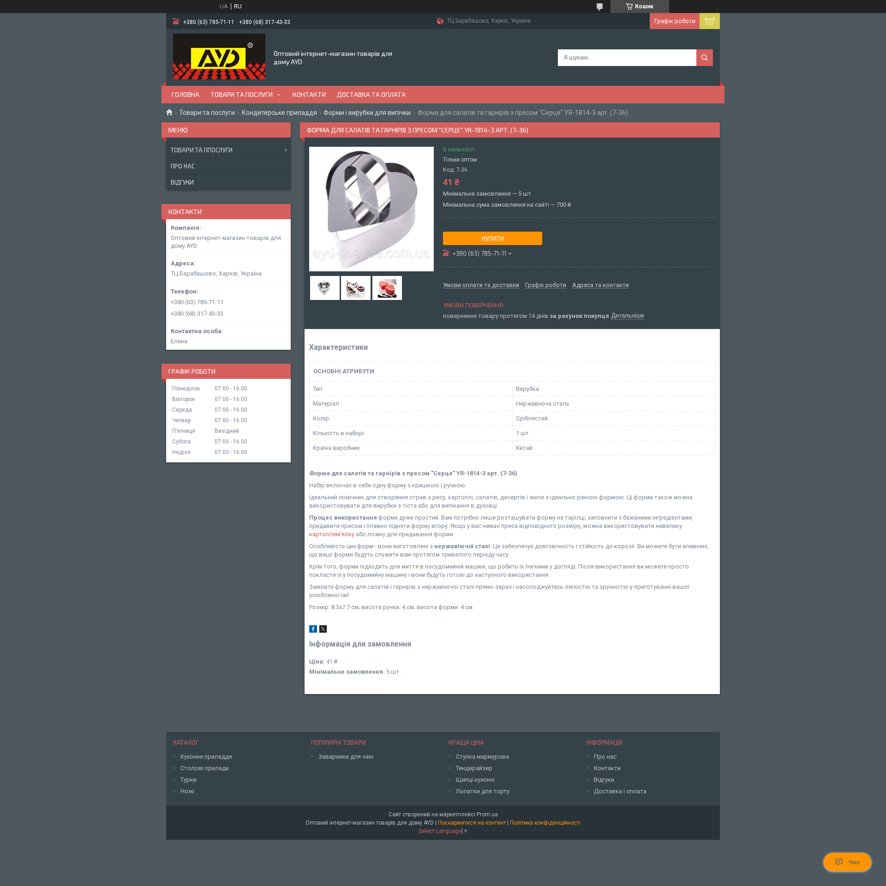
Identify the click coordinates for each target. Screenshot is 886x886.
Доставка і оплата (620, 791)
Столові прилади (204, 768)
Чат (854, 862)
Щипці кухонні (475, 779)
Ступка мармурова (482, 756)
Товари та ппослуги (202, 150)
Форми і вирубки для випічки (367, 112)
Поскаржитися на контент (472, 823)
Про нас (183, 166)
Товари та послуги (241, 94)
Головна (185, 94)
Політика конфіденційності (545, 823)
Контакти (309, 94)
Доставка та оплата (371, 94)
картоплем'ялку (331, 534)
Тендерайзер (474, 768)
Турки (188, 779)
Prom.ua (487, 814)
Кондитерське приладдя (279, 112)
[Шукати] (704, 57)
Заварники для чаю (346, 756)
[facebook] (313, 630)
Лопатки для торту (482, 791)
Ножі (187, 791)
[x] (323, 630)
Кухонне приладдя (206, 756)
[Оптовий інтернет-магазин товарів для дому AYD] (219, 57)
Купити (493, 238)
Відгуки (182, 182)
